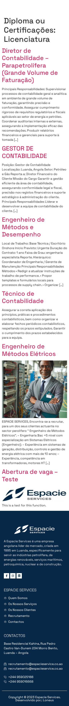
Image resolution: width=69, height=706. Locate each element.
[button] (63, 7)
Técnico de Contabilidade (23, 297)
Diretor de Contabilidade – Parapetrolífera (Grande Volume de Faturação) (30, 65)
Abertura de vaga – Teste (30, 475)
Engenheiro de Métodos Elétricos (29, 349)
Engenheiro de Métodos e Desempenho (23, 227)
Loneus (48, 700)
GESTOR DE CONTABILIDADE (24, 152)
